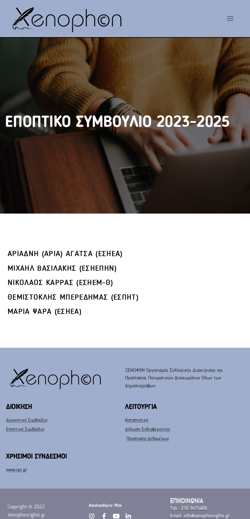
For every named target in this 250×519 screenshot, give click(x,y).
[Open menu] (233, 18)
